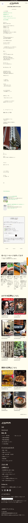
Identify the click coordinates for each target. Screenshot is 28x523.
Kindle (12, 199)
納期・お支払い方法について (8, 474)
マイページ (4, 430)
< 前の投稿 (6, 248)
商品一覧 (3, 433)
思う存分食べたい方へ (7, 441)
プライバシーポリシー (7, 472)
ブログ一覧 (4, 464)
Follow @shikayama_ (6, 191)
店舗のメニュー (5, 456)
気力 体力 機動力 (5, 19)
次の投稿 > (21, 248)
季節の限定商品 (5, 439)
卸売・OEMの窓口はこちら (8, 480)
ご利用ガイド (5, 467)
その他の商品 (5, 443)
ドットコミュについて (7, 447)
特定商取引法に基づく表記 (8, 470)
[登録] (16, 235)
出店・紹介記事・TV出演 (7, 454)
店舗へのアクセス (6, 452)
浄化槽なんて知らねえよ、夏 (7, 16)
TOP (2, 427)
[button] (25, 3)
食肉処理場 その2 (6, 14)
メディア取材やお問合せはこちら (9, 478)
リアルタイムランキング (27, 261)
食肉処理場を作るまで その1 (7, 12)
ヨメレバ (13, 197)
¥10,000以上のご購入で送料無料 (14, 0)
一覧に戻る (14, 248)
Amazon (9, 199)
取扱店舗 (4, 458)
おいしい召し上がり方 (7, 460)
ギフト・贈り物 (5, 435)
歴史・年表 (4, 450)
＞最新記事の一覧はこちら (23, 414)
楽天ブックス (15, 199)
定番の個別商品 (5, 437)
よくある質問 (5, 476)
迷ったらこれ (18, 435)
